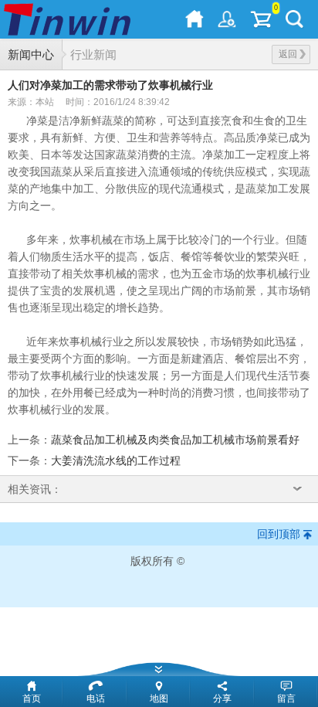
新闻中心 (31, 54)
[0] (261, 19)
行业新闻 (93, 54)
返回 (288, 54)
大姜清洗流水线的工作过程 (116, 460)
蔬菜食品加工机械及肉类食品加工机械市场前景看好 (175, 439)
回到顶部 (278, 534)
